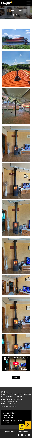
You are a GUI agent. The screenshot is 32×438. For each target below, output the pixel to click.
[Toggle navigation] (28, 3)
